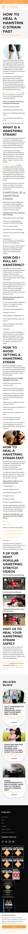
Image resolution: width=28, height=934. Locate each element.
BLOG (3, 820)
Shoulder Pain (8, 756)
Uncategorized (15, 35)
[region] (14, 923)
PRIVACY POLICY (6, 829)
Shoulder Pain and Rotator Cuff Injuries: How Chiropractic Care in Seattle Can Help (13, 748)
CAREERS (3, 826)
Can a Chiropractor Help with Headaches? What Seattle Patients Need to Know (14, 710)
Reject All (14, 930)
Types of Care (17, 756)
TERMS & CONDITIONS (7, 832)
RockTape (7, 524)
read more (14, 722)
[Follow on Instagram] (9, 841)
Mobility (6, 718)
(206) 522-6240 (17, 1)
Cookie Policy (19, 923)
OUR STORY (4, 817)
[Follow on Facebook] (2, 841)
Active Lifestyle (17, 716)
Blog (14, 754)
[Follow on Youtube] (13, 841)
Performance (13, 718)
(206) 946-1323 (18, 2)
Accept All (14, 926)
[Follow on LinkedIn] (6, 841)
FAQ (2, 823)
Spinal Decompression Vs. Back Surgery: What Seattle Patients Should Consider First (14, 785)
